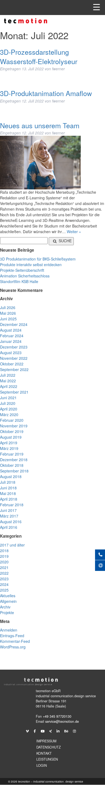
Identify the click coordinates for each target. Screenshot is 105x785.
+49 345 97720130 (57, 716)
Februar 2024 (11, 335)
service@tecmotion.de (62, 721)
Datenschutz (48, 747)
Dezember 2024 (13, 324)
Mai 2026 (8, 313)
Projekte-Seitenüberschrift (22, 270)
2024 (4, 584)
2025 (4, 590)
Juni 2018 (8, 487)
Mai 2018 (8, 493)
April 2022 (8, 386)
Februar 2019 (11, 454)
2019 (4, 556)
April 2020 (8, 409)
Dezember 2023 (13, 347)
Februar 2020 (11, 420)
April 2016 (8, 527)
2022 (4, 573)
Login (41, 765)
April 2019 (8, 442)
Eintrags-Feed (12, 635)
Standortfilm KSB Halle (19, 281)
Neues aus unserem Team (39, 125)
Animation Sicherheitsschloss (25, 275)
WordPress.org (13, 647)
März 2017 (9, 516)
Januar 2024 (11, 341)
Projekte (7, 612)
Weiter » (74, 231)
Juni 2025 (8, 318)
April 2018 (8, 499)
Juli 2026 (7, 307)
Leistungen (47, 759)
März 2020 (9, 414)
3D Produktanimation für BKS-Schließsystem (38, 259)
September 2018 (14, 471)
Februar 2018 (11, 504)
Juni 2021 (8, 397)
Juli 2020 (7, 403)
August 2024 (11, 330)
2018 (4, 550)
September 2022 (14, 369)
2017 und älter (12, 545)
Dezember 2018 (13, 459)
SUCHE (65, 240)
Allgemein (8, 601)
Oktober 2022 (11, 363)
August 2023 (11, 352)
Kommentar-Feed (15, 641)
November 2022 (13, 358)
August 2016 (11, 521)
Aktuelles (7, 595)
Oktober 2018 (11, 465)
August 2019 (11, 437)
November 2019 (13, 425)
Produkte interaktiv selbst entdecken (31, 264)
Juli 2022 (7, 375)
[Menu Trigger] (96, 6)
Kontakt (44, 753)
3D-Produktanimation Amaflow (46, 93)
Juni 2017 (8, 510)
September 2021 (14, 392)
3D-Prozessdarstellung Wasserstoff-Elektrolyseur (38, 56)
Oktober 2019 (11, 431)
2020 (4, 561)
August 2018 (11, 476)
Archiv (5, 607)
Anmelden (8, 630)
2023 (4, 578)
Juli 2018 (7, 482)
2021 (4, 567)
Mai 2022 (8, 380)
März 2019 (9, 448)
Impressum (46, 741)
